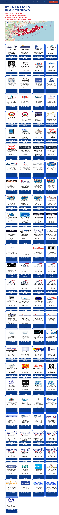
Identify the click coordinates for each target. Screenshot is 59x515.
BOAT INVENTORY (11, 56)
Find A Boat (22, 2)
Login (45, 2)
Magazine (39, 2)
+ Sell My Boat (53, 2)
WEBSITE (11, 58)
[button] (27, 33)
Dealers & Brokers (31, 2)
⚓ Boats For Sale (6, 2)
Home (16, 2)
